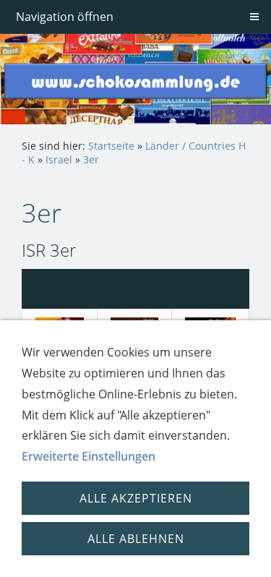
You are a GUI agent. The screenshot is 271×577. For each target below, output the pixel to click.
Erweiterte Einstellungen (88, 456)
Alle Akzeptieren (135, 498)
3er (91, 159)
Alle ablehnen (135, 539)
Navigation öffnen (64, 17)
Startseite (111, 146)
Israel (59, 159)
